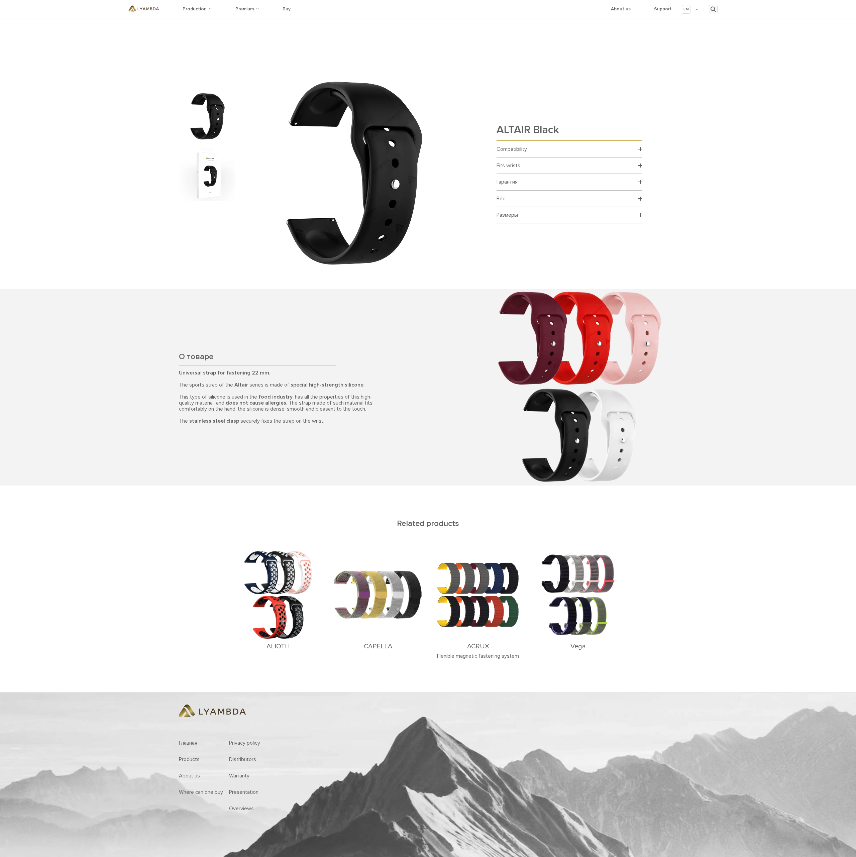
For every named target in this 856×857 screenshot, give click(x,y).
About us (621, 9)
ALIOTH (278, 646)
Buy (287, 9)
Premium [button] (244, 9)
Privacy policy (244, 743)
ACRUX (478, 646)
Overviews (241, 808)
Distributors (242, 759)
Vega (578, 646)
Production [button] (195, 9)
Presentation (243, 792)
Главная (188, 743)
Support (663, 9)
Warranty (239, 775)
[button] (690, 9)
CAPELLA (378, 646)
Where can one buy (201, 792)
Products (189, 759)
